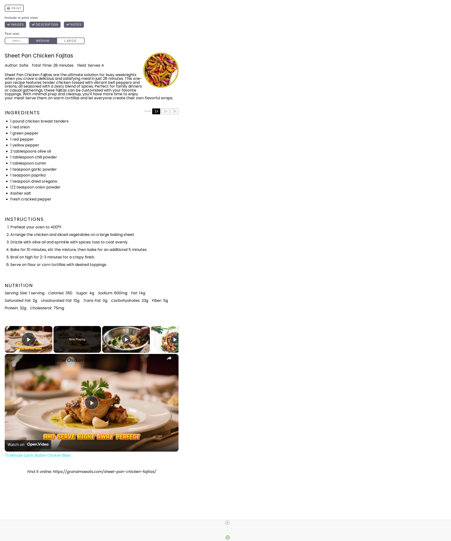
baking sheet (122, 234)
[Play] (126, 339)
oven (40, 227)
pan (8, 82)
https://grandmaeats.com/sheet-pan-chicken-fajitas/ (104, 471)
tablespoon (23, 157)
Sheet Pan (14, 74)
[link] (12, 361)
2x (165, 111)
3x (175, 111)
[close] (227, 523)
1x (156, 111)
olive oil (44, 151)
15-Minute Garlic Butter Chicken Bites (56, 360)
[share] (169, 358)
